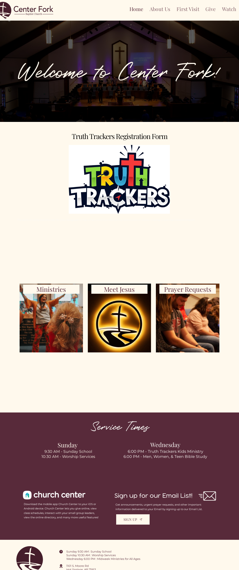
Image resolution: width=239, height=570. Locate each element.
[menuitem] (136, 9)
